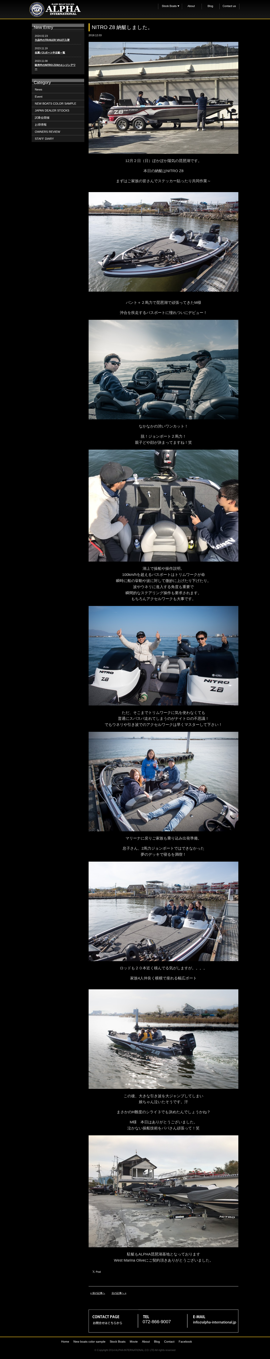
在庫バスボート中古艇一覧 (50, 52)
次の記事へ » (119, 1293)
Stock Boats (118, 1341)
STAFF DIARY (44, 138)
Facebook (185, 1341)
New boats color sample (89, 1341)
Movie (134, 1341)
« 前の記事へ (97, 1293)
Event (38, 96)
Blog (157, 1341)
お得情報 (41, 124)
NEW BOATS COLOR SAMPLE (55, 103)
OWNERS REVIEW (47, 131)
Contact (169, 1341)
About (146, 1341)
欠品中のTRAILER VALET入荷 (52, 40)
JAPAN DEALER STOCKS (52, 110)
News (38, 89)
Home (65, 1341)
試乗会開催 (42, 117)
